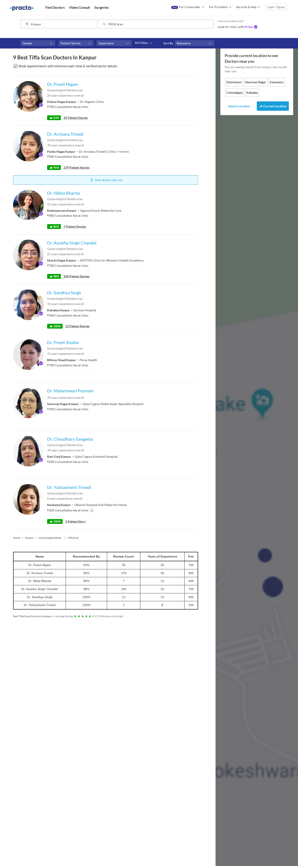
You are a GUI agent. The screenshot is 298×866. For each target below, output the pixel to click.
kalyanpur (277, 82)
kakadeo (252, 92)
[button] (37, 43)
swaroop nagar (255, 82)
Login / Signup (276, 7)
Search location (239, 106)
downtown (234, 82)
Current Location (274, 106)
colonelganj (234, 92)
